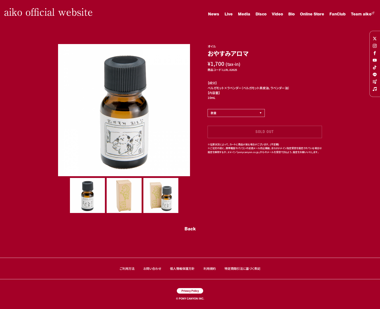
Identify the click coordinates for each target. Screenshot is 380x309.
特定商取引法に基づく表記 (242, 268)
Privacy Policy (190, 290)
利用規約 (209, 268)
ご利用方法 (127, 268)
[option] (124, 110)
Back (190, 228)
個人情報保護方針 (182, 268)
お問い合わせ (152, 268)
